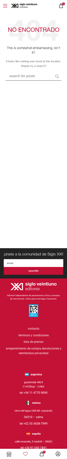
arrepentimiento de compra (23, 348)
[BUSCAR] (57, 76)
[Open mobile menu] (5, 5)
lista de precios (33, 342)
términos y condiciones (33, 335)
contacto (33, 328)
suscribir (33, 270)
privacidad (41, 353)
